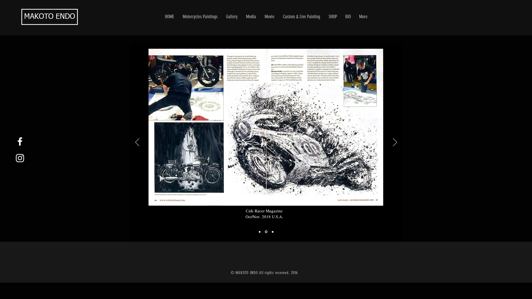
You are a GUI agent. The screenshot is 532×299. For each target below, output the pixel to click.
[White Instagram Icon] (19, 158)
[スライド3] (272, 232)
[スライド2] (266, 232)
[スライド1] (259, 232)
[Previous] (137, 142)
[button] (232, 17)
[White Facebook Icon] (19, 141)
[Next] (395, 142)
